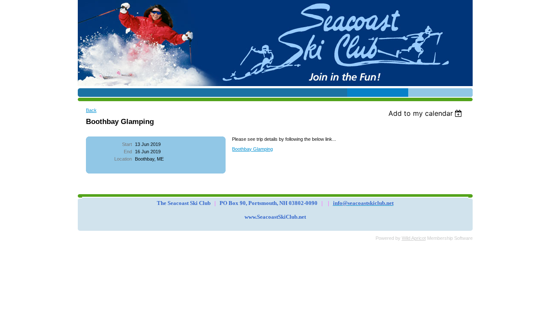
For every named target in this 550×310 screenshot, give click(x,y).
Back (91, 110)
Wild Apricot (414, 238)
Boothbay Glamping (252, 149)
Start (127, 144)
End (128, 151)
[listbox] (426, 113)
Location (123, 158)
